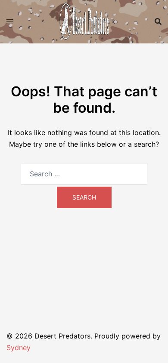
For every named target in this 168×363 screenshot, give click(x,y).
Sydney (18, 347)
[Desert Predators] (84, 20)
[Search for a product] (158, 21)
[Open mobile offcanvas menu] (9, 22)
